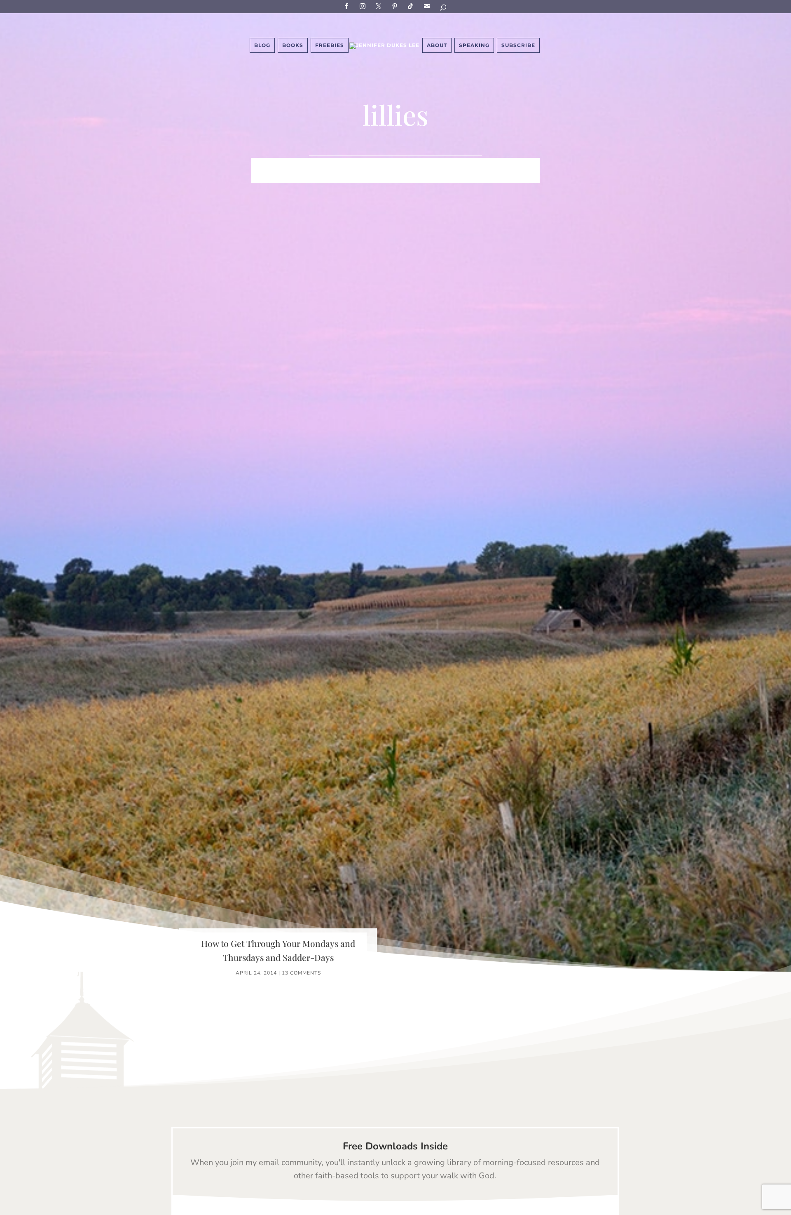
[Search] (443, 9)
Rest (344, 177)
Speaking (474, 45)
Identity (336, 164)
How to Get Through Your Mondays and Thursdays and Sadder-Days (278, 950)
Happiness (378, 164)
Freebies (329, 45)
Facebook (348, 6)
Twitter (380, 6)
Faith (262, 164)
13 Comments (301, 973)
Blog (262, 45)
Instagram (364, 6)
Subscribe (428, 6)
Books (292, 45)
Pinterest (396, 6)
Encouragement (510, 164)
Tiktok (412, 6)
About (437, 45)
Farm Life (297, 164)
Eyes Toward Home (439, 164)
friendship (436, 177)
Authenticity (384, 177)
